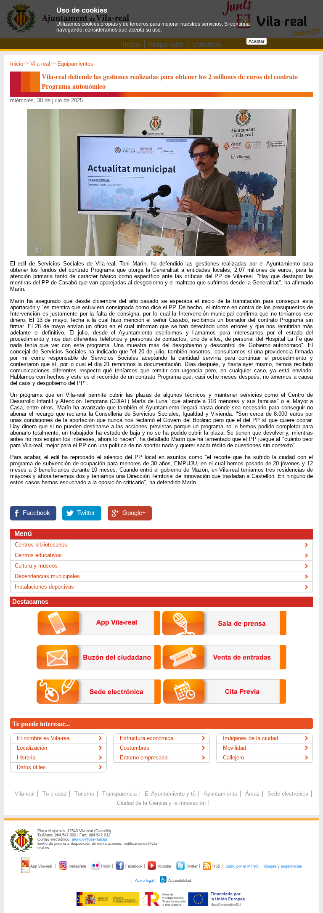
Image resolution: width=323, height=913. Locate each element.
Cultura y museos (36, 566)
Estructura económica (146, 738)
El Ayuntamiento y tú (170, 794)
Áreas (252, 794)
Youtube (164, 866)
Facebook (36, 513)
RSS (216, 866)
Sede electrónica (287, 794)
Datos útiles (31, 767)
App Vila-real (41, 866)
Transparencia (119, 794)
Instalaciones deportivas (44, 587)
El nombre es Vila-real (44, 738)
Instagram (77, 866)
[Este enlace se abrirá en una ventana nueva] (99, 710)
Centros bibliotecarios (41, 544)
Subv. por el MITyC (242, 866)
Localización (32, 748)
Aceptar (257, 41)
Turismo (84, 794)
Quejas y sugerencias (283, 866)
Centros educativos (38, 555)
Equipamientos (75, 64)
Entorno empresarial (144, 757)
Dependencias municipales (47, 576)
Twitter (86, 513)
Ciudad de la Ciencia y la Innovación (161, 803)
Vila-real (40, 64)
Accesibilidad (179, 880)
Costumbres (134, 748)
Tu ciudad (54, 794)
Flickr (106, 866)
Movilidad (234, 748)
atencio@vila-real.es (89, 839)
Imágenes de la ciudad (250, 738)
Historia (26, 757)
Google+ (134, 513)
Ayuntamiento (220, 794)
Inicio (16, 64)
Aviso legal (144, 880)
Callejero (233, 757)
